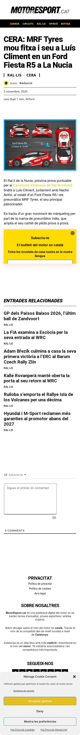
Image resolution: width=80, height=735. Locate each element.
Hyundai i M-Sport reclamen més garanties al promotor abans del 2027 (37, 419)
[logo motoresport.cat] (40, 10)
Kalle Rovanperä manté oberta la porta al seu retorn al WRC (37, 378)
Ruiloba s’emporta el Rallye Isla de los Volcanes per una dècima (38, 397)
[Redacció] (7, 83)
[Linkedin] (33, 110)
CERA (31, 75)
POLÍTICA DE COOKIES (23, 729)
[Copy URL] (41, 110)
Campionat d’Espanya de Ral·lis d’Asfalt (42, 185)
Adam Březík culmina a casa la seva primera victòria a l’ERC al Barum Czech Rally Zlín (40, 357)
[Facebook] (7, 110)
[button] (74, 676)
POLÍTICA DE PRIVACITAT (54, 729)
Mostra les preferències (40, 721)
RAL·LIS (8, 324)
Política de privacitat (40, 583)
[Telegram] (50, 110)
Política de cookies (40, 588)
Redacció (26, 83)
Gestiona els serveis (23, 690)
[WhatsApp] (16, 110)
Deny (40, 711)
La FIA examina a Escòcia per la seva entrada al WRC (36, 335)
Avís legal (40, 593)
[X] (24, 110)
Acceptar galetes (40, 701)
